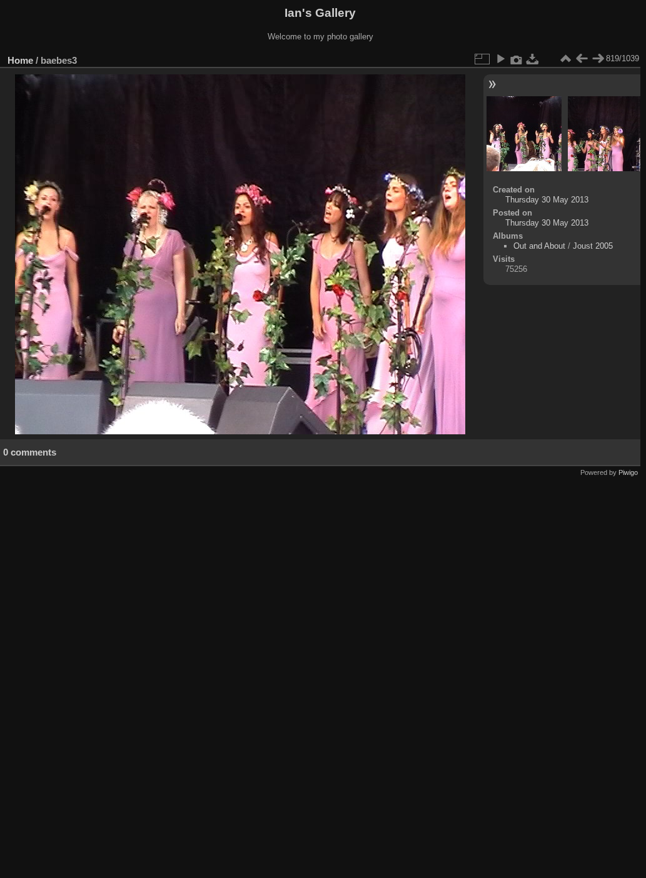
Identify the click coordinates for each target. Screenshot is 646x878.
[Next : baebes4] (598, 59)
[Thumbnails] (565, 59)
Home (20, 60)
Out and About (539, 246)
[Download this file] (533, 59)
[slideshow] (500, 59)
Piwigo (628, 472)
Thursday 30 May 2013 (546, 199)
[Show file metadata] (516, 59)
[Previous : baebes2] (581, 59)
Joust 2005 (593, 246)
